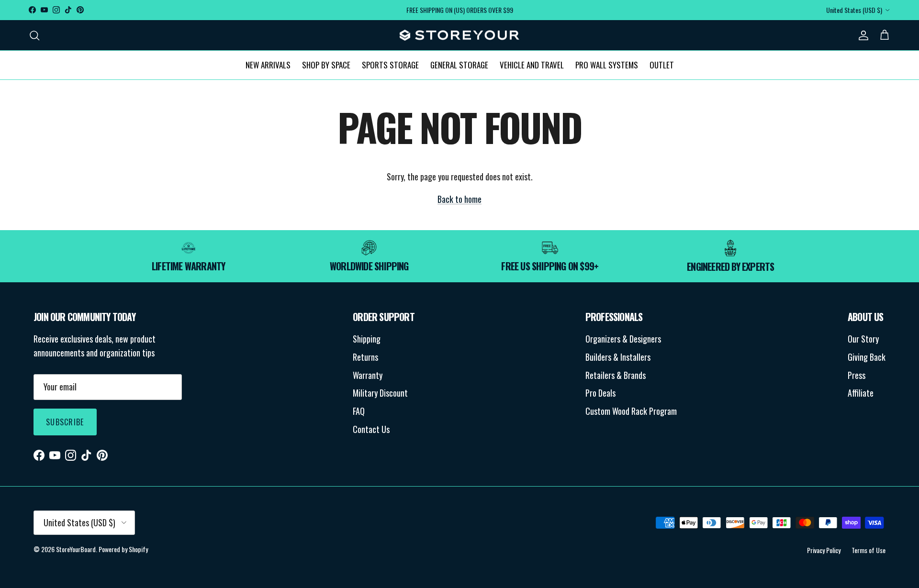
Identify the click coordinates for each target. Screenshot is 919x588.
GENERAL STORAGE (459, 65)
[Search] (34, 35)
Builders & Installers (617, 357)
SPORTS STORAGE (390, 65)
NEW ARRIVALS (268, 65)
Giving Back (866, 357)
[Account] (861, 35)
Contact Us (371, 429)
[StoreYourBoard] (459, 35)
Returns (365, 357)
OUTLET (662, 65)
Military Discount (380, 393)
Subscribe (65, 422)
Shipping (367, 339)
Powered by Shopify (123, 549)
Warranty (367, 375)
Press (856, 375)
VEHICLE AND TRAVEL (532, 65)
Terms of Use (868, 550)
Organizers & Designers (623, 339)
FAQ (359, 411)
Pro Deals (600, 393)
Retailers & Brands (615, 375)
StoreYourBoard (76, 549)
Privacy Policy (824, 550)
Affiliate (861, 393)
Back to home (459, 199)
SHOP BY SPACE (326, 65)
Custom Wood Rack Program (631, 411)
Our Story (863, 339)
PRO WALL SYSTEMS (606, 65)
